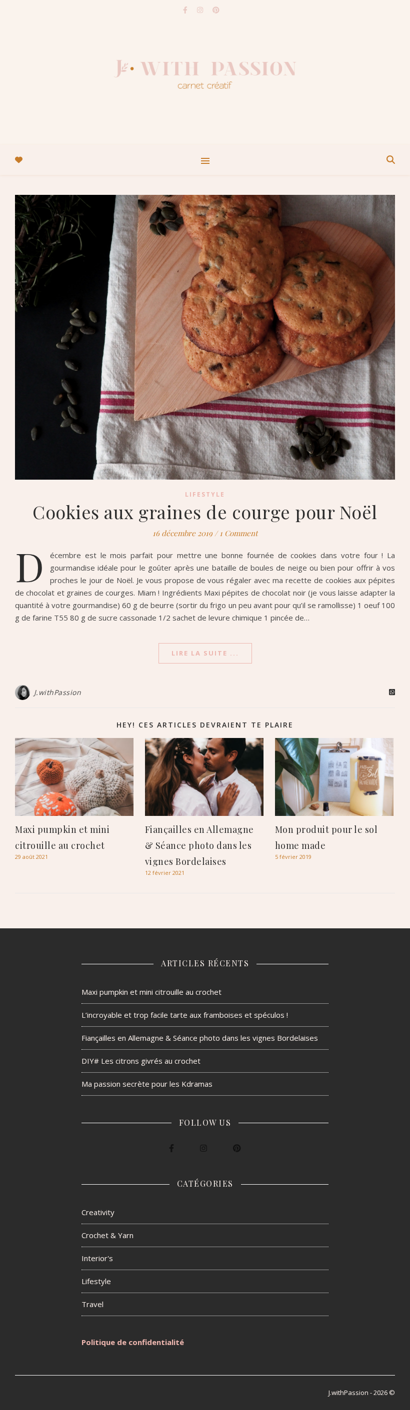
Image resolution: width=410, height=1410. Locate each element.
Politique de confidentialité (133, 1342)
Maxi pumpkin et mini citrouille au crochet (152, 992)
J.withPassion (58, 692)
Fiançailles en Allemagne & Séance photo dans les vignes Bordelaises (199, 845)
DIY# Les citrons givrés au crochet (141, 1061)
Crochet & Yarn (108, 1235)
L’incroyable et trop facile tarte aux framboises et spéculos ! (185, 1015)
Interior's (97, 1258)
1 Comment (239, 533)
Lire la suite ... (205, 653)
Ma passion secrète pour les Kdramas (147, 1084)
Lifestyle (205, 494)
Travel (93, 1304)
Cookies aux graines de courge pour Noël (205, 512)
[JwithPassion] (205, 72)
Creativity (98, 1212)
